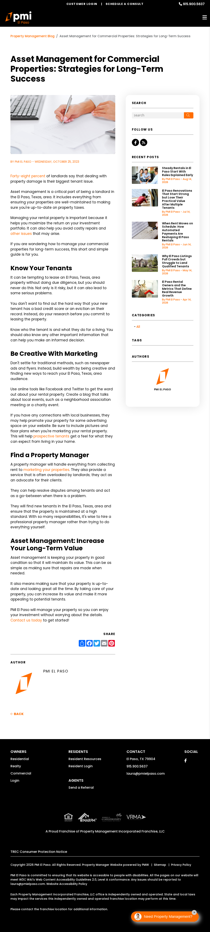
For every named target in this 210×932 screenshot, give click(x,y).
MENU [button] (204, 17)
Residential (19, 759)
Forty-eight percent (27, 176)
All (138, 327)
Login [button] (14, 780)
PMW (145, 865)
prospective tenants (51, 436)
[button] (135, 142)
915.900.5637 (194, 4)
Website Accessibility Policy (66, 884)
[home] (18, 17)
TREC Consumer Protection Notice (38, 851)
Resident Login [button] (80, 766)
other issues (21, 233)
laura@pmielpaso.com (146, 773)
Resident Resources (84, 759)
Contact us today (26, 620)
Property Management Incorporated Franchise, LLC (122, 831)
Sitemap (160, 865)
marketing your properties (46, 469)
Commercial (20, 773)
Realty (15, 766)
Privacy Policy (181, 865)
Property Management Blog (32, 36)
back (18, 714)
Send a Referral (81, 787)
